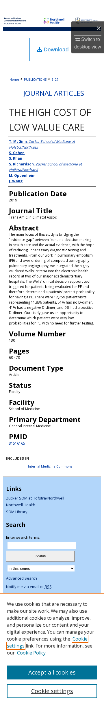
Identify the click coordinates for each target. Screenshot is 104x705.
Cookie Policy (31, 653)
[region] (52, 649)
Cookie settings (52, 691)
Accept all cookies (52, 672)
